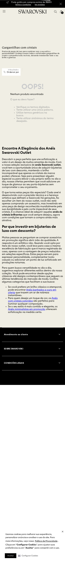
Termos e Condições (23, 4)
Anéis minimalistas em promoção (26, 309)
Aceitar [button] (10, 556)
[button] (28, 555)
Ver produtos (40, 4)
